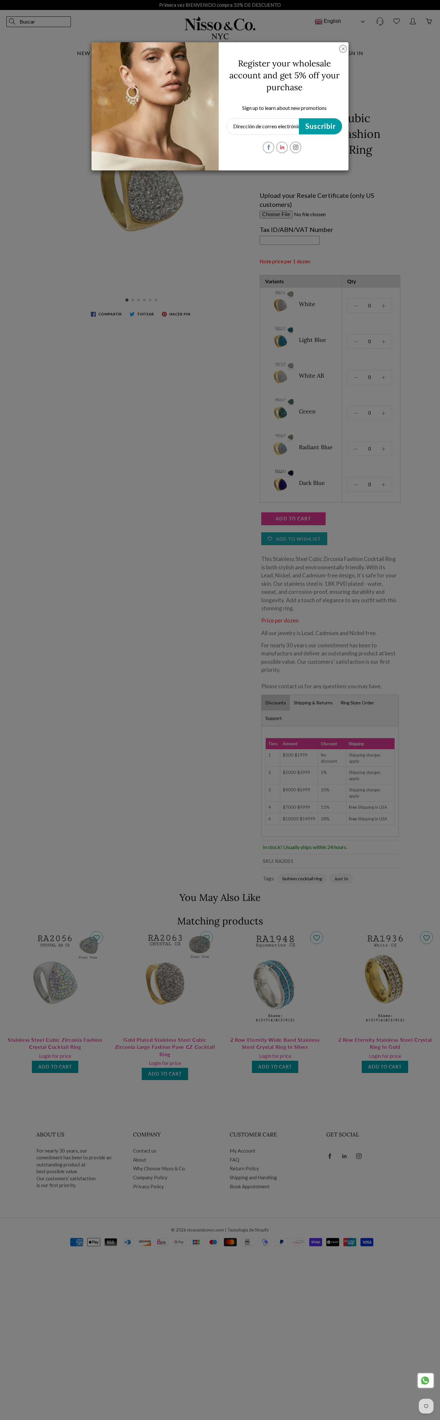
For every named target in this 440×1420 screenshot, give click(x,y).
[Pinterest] (282, 147)
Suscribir (320, 126)
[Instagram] (295, 147)
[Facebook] (268, 147)
